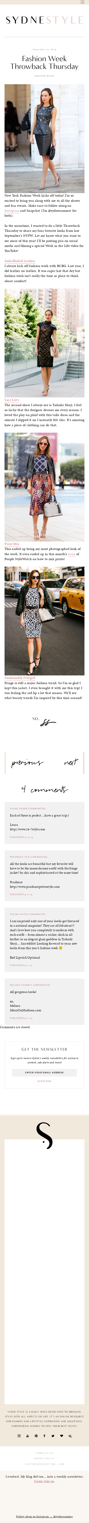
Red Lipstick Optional (25, 957)
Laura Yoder (19, 808)
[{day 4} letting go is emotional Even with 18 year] (44, 1209)
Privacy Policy (44, 1458)
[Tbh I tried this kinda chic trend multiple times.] (44, 1335)
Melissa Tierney (21, 985)
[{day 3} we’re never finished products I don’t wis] (44, 1293)
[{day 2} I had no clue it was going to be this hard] (44, 1377)
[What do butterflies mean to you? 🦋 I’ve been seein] (44, 1166)
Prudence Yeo (20, 857)
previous (28, 764)
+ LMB (60, 1464)
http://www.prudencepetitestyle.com (35, 887)
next (70, 764)
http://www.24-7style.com (27, 829)
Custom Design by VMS (40, 1464)
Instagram (12, 210)
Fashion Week (44, 76)
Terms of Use (44, 1453)
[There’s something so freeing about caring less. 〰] (44, 1251)
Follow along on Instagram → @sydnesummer (44, 1516)
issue (71, 554)
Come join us (44, 1481)
